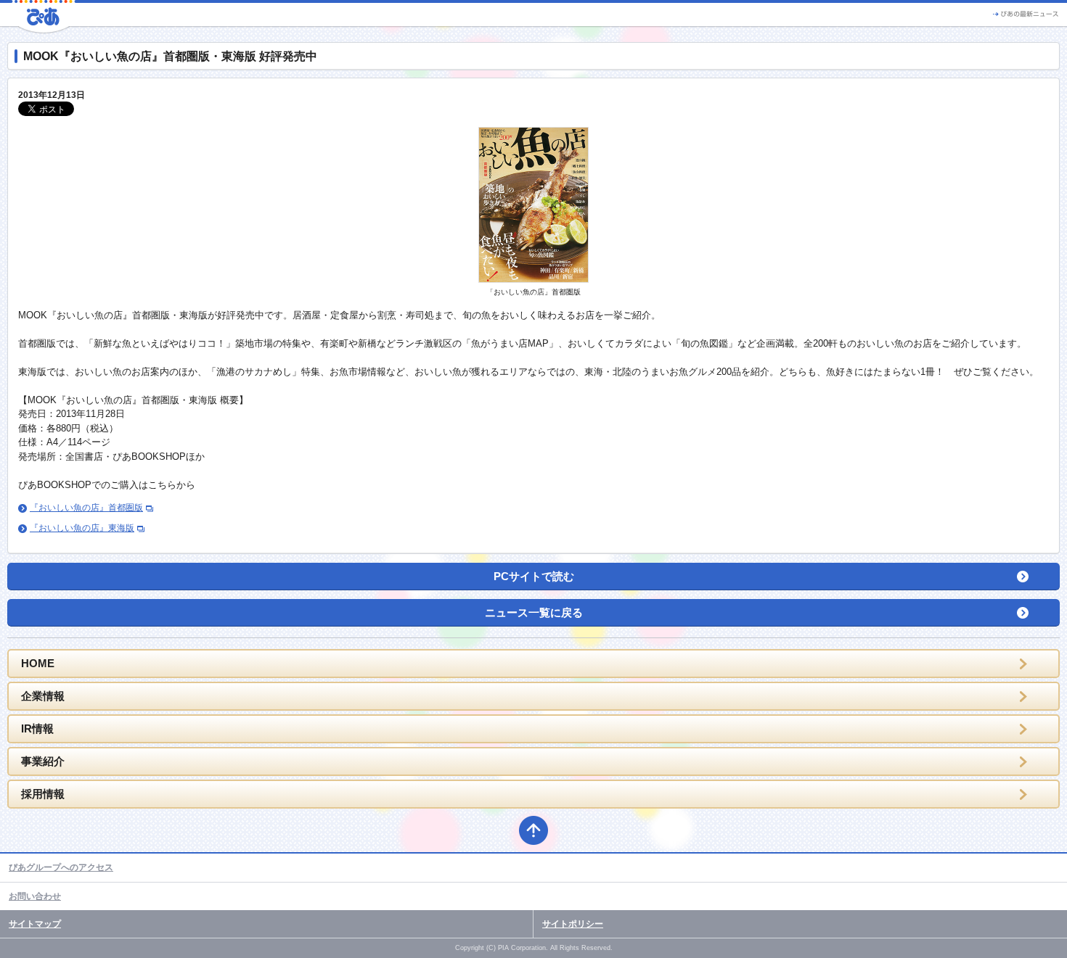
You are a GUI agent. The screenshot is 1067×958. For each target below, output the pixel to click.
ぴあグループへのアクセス (61, 867)
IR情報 (37, 728)
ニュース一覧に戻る (534, 612)
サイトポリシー (572, 924)
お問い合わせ (35, 896)
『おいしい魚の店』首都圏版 (86, 508)
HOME (37, 663)
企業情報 (43, 696)
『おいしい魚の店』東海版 (82, 528)
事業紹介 (43, 761)
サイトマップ (35, 924)
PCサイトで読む (534, 576)
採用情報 (43, 794)
